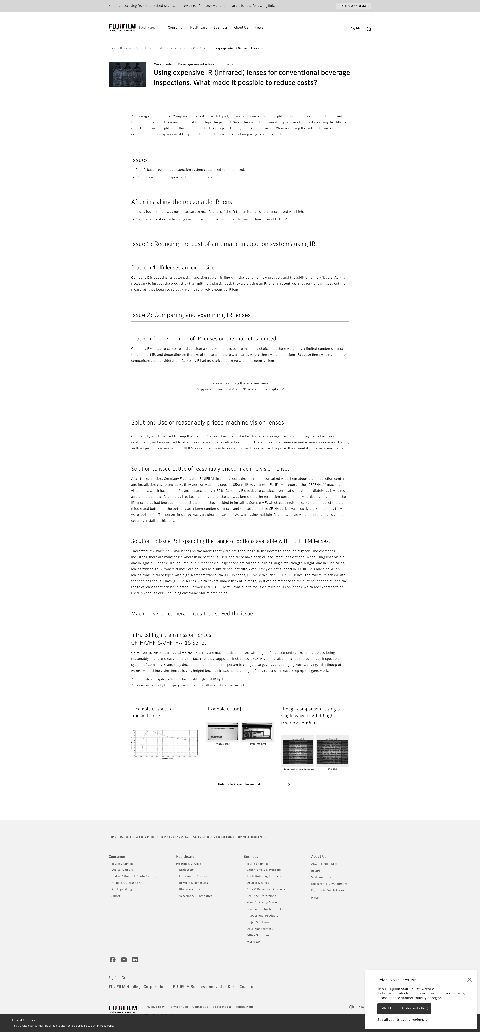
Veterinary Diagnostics (195, 896)
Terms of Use (178, 1007)
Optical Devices (145, 48)
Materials (253, 942)
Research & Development (329, 884)
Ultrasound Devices (193, 876)
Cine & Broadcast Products (266, 889)
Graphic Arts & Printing (264, 870)
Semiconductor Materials (265, 909)
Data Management (260, 929)
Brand (315, 871)
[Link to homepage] (122, 28)
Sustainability (321, 877)
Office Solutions (258, 935)
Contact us (200, 1007)
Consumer (117, 856)
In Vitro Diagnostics (193, 883)
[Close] (469, 979)
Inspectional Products (262, 916)
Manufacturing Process (263, 902)
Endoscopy (187, 870)
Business (125, 48)
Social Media (222, 1007)
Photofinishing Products (264, 876)
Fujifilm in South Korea (327, 890)
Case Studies (201, 48)
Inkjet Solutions (258, 922)
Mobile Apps (245, 1007)
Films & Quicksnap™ (126, 883)
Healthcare (185, 856)
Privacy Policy (105, 1026)
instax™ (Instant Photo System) (135, 876)
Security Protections (261, 896)
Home (112, 48)
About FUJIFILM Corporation (331, 864)
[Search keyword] (368, 29)
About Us (318, 856)
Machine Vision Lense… (174, 48)
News (315, 898)
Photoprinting (122, 889)
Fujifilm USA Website (354, 6)
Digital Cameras (123, 870)
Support (114, 896)
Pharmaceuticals (191, 889)
